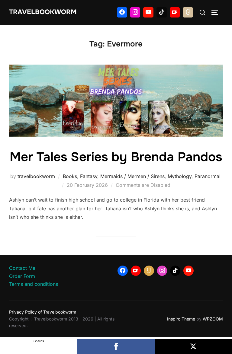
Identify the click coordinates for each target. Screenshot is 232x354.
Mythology (180, 176)
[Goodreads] (188, 12)
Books (70, 176)
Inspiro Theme (181, 318)
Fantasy (88, 176)
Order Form (22, 276)
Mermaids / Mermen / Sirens (132, 176)
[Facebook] (122, 12)
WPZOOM (213, 318)
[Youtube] (148, 12)
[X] (193, 346)
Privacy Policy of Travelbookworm (42, 311)
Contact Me (22, 268)
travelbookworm (36, 176)
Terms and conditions (33, 284)
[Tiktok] (161, 12)
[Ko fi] (175, 12)
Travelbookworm (43, 12)
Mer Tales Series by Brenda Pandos (116, 157)
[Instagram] (135, 12)
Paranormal (208, 176)
